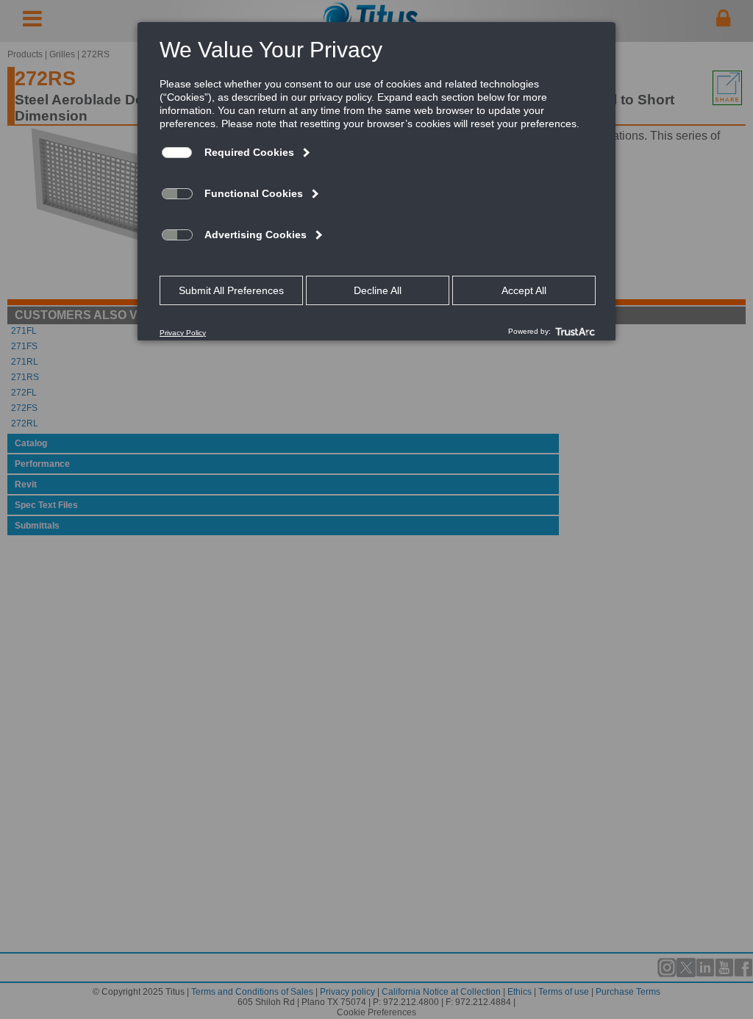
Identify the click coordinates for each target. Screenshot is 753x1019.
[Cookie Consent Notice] (376, 181)
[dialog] (376, 181)
